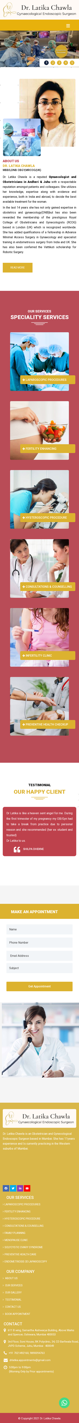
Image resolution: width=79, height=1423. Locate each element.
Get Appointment (39, 986)
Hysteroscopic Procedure (46, 517)
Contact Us (13, 1306)
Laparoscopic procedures (22, 1204)
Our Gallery (13, 1292)
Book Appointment (17, 1313)
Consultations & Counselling (48, 586)
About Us (11, 1278)
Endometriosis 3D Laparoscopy (26, 1261)
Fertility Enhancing (40, 448)
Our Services (14, 1285)
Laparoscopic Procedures (46, 380)
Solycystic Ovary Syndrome (24, 1247)
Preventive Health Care (20, 1254)
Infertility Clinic (38, 655)
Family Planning (15, 1232)
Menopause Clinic (16, 1240)
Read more (17, 267)
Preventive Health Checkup (46, 724)
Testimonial (13, 1299)
